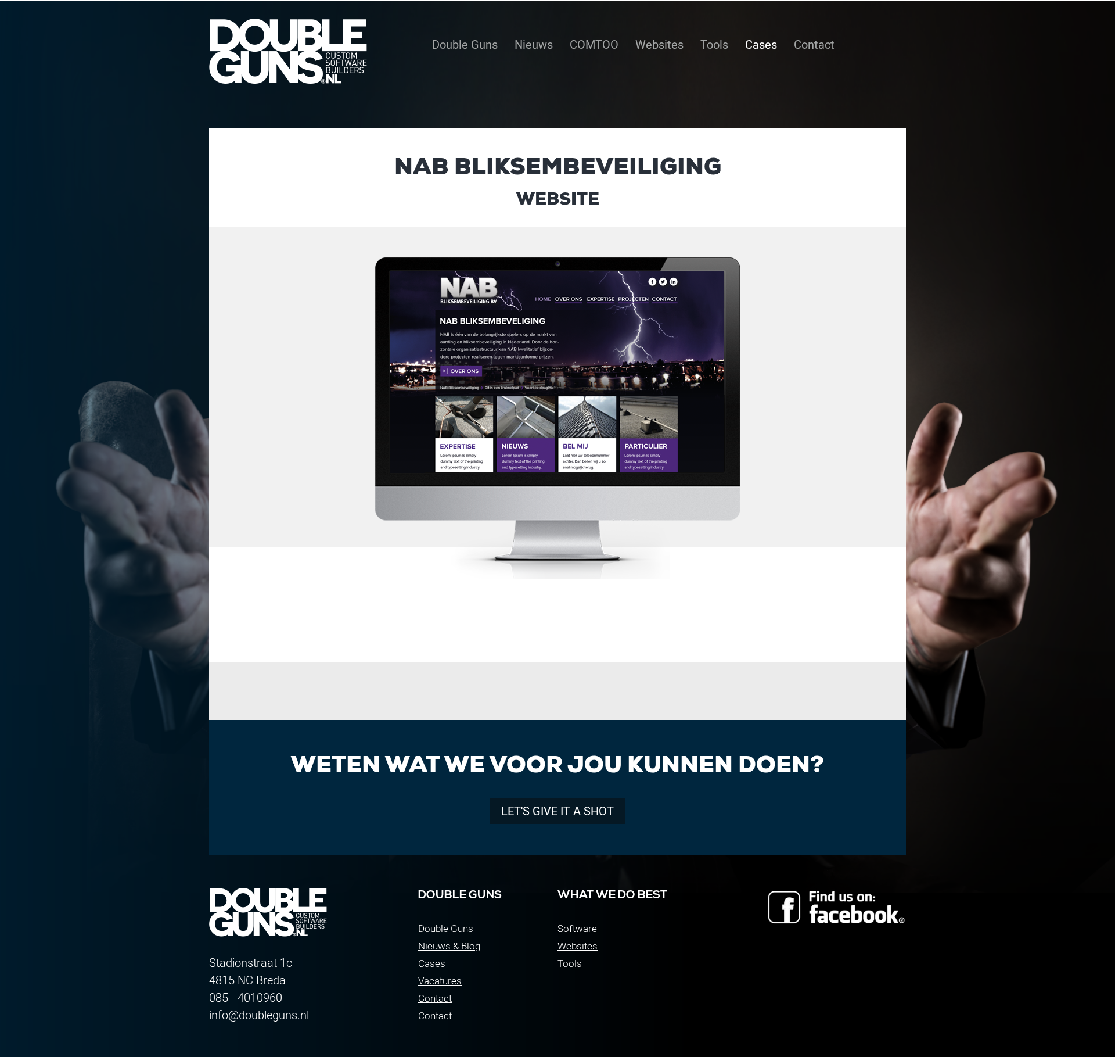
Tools (570, 963)
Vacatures (440, 981)
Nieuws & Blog (449, 946)
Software (577, 928)
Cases (431, 963)
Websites (578, 946)
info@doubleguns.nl (259, 1015)
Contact (435, 998)
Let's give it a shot (557, 811)
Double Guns (445, 928)
